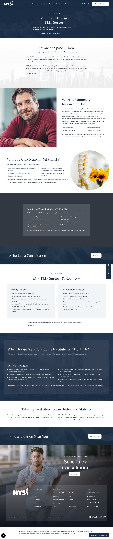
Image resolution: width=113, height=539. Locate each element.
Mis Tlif (65, 33)
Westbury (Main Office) (59, 493)
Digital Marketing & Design (99, 517)
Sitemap (67, 517)
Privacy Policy (59, 517)
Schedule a (76, 463)
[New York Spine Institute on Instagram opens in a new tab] (88, 506)
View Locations (94, 436)
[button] (3, 535)
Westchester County (58, 499)
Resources (68, 4)
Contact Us (74, 474)
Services (43, 4)
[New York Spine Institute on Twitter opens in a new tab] (94, 506)
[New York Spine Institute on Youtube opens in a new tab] (97, 506)
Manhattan (56, 496)
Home (26, 4)
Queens (71, 499)
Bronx (70, 496)
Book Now (96, 255)
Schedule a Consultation (100, 3)
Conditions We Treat (55, 4)
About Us (34, 4)
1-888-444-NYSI (70, 533)
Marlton (55, 506)
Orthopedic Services (54, 33)
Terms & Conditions (49, 517)
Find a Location (86, 3)
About (36, 496)
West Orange (72, 506)
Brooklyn (71, 493)
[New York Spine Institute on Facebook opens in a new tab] (91, 506)
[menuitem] (88, 506)
